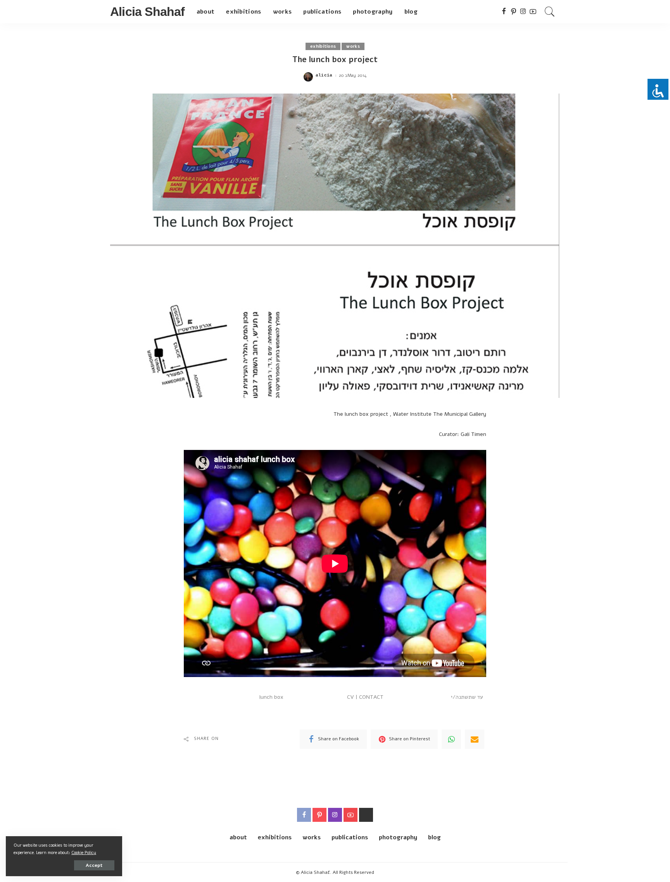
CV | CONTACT (365, 697)
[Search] (550, 11)
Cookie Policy (83, 853)
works (353, 46)
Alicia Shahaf (147, 12)
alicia (324, 75)
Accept (94, 865)
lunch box (271, 697)
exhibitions (323, 46)
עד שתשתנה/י (467, 697)
